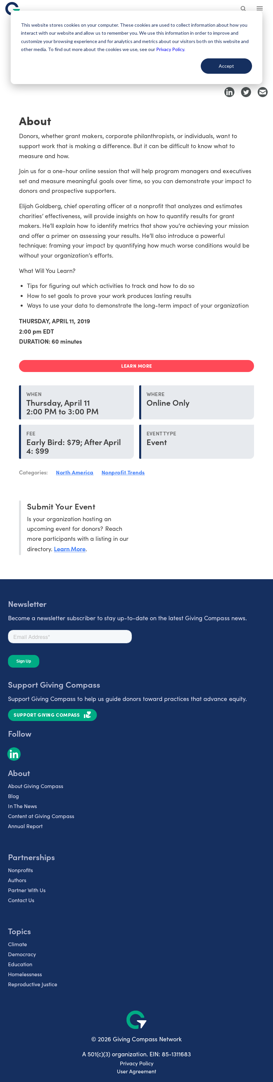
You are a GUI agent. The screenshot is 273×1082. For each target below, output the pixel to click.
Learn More (70, 549)
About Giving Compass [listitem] (35, 785)
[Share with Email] (263, 92)
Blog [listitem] (13, 795)
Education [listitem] (20, 964)
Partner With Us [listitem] (27, 889)
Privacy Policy (136, 1063)
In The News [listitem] (22, 805)
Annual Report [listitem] (25, 825)
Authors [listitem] (17, 879)
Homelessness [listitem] (25, 974)
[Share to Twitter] (246, 92)
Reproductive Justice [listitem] (32, 984)
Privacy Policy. (170, 49)
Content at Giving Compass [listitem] (41, 815)
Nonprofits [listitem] (20, 869)
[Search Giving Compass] (244, 9)
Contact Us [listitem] (21, 900)
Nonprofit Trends (123, 472)
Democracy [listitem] (22, 954)
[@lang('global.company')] (12, 8)
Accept (226, 66)
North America (75, 472)
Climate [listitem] (17, 944)
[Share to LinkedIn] (229, 92)
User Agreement (136, 1071)
